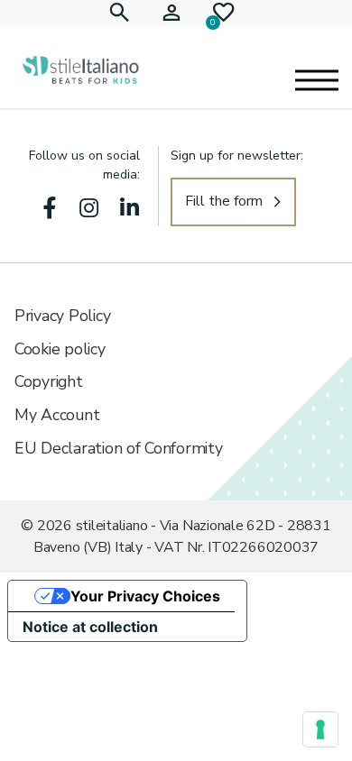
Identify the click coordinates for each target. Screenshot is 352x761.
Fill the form (224, 201)
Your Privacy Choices (145, 596)
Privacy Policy (62, 315)
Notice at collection (90, 627)
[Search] (119, 13)
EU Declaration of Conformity (118, 448)
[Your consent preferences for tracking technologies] (320, 729)
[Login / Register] (171, 13)
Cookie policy (60, 349)
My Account (56, 415)
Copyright (48, 381)
